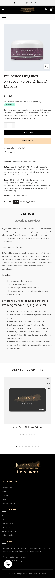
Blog (4, 499)
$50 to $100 (20, 167)
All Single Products (39, 167)
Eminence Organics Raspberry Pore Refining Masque (27, 185)
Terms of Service (9, 531)
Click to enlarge (46, 66)
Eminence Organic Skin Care (23, 161)
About (4, 491)
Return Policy (8, 523)
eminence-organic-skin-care (16, 188)
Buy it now (27, 141)
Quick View (48, 388)
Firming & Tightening (39, 172)
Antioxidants (9, 169)
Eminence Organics (28, 183)
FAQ (3, 520)
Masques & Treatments (14, 175)
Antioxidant (26, 180)
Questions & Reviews (27, 220)
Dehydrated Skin (41, 169)
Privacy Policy (8, 527)
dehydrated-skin (11, 183)
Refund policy (8, 535)
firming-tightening (39, 188)
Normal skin (31, 175)
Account (5, 516)
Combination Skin (24, 169)
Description (28, 213)
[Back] (4, 17)
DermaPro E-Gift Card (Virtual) (27, 427)
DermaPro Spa (8, 503)
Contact (5, 495)
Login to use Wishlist (16, 148)
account (46, 10)
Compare (11, 152)
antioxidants (38, 180)
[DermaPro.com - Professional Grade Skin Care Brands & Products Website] (27, 9)
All (28, 167)
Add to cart (27, 132)
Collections (7, 488)
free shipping (10, 190)
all (18, 180)
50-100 (13, 180)
